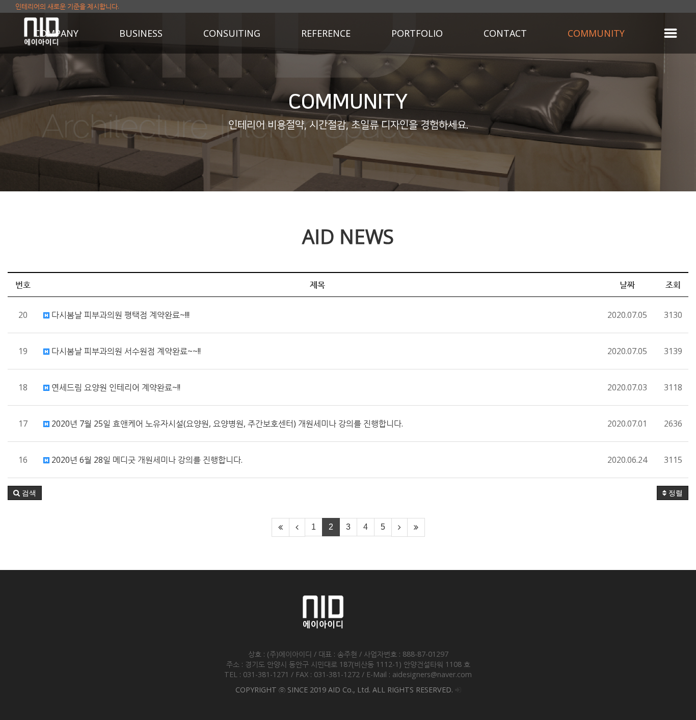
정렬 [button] (674, 493)
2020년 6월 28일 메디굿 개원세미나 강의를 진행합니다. (146, 459)
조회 (673, 284)
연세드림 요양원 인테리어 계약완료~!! (114, 387)
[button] (25, 493)
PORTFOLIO (417, 33)
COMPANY (56, 33)
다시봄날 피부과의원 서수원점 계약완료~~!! (125, 351)
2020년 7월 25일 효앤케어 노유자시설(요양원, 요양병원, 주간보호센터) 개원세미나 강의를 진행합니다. (226, 423)
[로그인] (458, 689)
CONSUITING (231, 33)
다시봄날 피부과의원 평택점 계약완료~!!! (119, 314)
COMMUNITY (596, 33)
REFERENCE (326, 33)
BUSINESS (141, 33)
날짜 (627, 284)
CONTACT (505, 33)
